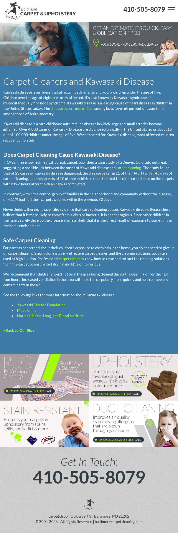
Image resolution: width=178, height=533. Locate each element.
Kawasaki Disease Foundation (41, 305)
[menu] (171, 9)
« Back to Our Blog (19, 330)
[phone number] (44, 377)
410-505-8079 (89, 476)
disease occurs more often (72, 108)
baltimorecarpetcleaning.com (119, 521)
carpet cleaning (128, 167)
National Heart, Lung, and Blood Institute (50, 316)
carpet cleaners (71, 258)
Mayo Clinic (26, 310)
